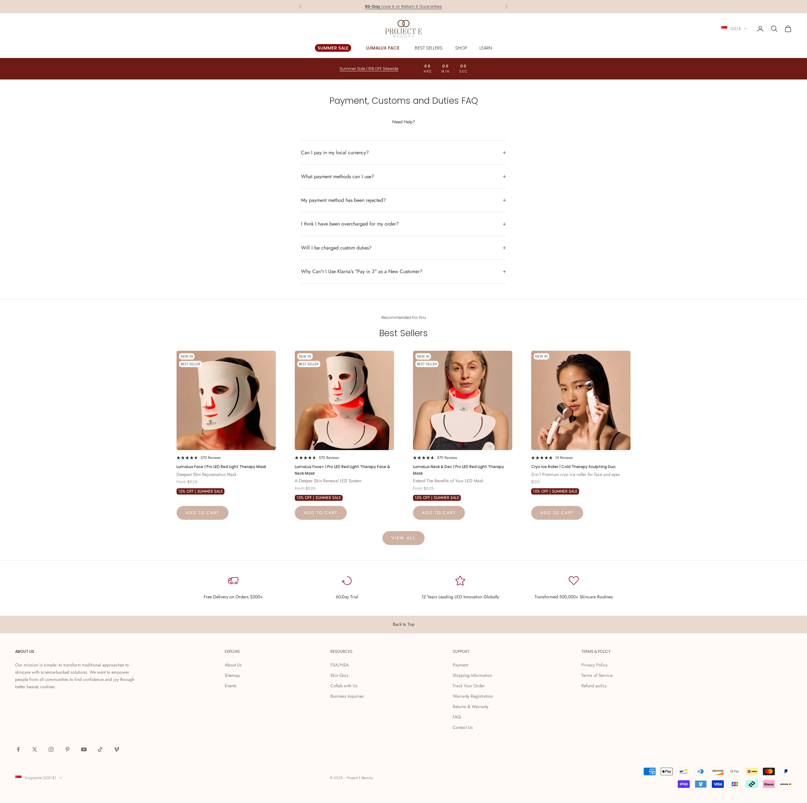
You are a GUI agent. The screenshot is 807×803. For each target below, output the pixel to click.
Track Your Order (469, 686)
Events (230, 686)
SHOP (461, 48)
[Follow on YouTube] (84, 749)
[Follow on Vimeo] (116, 749)
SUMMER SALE (333, 48)
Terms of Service (597, 675)
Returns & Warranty (470, 706)
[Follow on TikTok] (100, 749)
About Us (233, 665)
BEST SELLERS (429, 48)
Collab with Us (343, 686)
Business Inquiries (347, 696)
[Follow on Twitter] (35, 749)
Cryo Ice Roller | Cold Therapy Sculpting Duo (573, 466)
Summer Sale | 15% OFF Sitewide (369, 68)
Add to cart (202, 513)
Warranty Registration (473, 696)
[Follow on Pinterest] (67, 749)
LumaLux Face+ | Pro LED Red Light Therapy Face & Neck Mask (342, 470)
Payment (460, 665)
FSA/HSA (339, 665)
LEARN (485, 48)
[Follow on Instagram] (51, 749)
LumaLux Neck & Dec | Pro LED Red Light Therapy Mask (458, 470)
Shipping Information (472, 675)
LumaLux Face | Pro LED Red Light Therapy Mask (221, 466)
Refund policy (594, 686)
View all (403, 538)
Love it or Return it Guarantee (403, 3)
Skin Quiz (339, 675)
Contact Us (463, 727)
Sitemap (232, 675)
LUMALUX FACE (383, 48)
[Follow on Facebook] (18, 749)
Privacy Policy (594, 665)
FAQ (457, 717)
